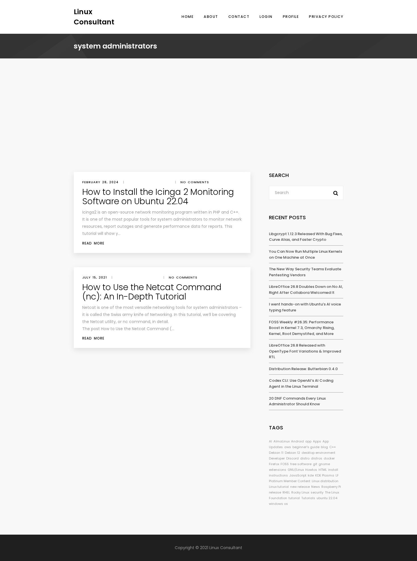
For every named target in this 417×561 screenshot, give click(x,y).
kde (311, 475)
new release (300, 486)
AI (270, 441)
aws (287, 447)
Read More (93, 243)
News (315, 486)
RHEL (286, 492)
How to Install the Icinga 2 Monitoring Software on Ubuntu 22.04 (158, 196)
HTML (323, 469)
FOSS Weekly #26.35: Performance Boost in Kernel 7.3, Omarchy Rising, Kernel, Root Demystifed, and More (301, 327)
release (275, 492)
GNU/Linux (296, 469)
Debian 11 (276, 452)
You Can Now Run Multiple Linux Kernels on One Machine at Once (305, 254)
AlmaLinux (281, 441)
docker (329, 458)
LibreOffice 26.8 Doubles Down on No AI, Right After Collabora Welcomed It (306, 289)
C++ (332, 447)
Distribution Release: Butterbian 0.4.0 (303, 369)
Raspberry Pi (331, 486)
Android (297, 441)
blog (324, 447)
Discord (292, 458)
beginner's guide (305, 447)
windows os (278, 503)
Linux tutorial (279, 486)
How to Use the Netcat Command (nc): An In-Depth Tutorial (152, 292)
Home (187, 16)
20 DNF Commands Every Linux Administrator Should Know (297, 401)
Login (266, 16)
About (211, 16)
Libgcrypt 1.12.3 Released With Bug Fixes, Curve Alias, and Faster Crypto (306, 236)
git (315, 464)
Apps (317, 441)
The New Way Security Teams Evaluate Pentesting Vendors (305, 272)
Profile (291, 16)
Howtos (311, 469)
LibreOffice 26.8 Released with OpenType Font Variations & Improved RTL (305, 351)
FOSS (285, 464)
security (317, 492)
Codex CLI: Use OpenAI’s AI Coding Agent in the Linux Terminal (301, 383)
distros (316, 458)
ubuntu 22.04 (327, 498)
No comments (194, 182)
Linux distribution (325, 481)
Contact (239, 16)
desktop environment (318, 452)
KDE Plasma (324, 475)
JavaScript (297, 475)
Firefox (274, 464)
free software (300, 464)
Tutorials (308, 498)
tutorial (294, 498)
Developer (277, 458)
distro (304, 458)
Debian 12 (292, 452)
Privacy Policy (326, 16)
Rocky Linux (300, 492)
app (308, 441)
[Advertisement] (208, 129)
